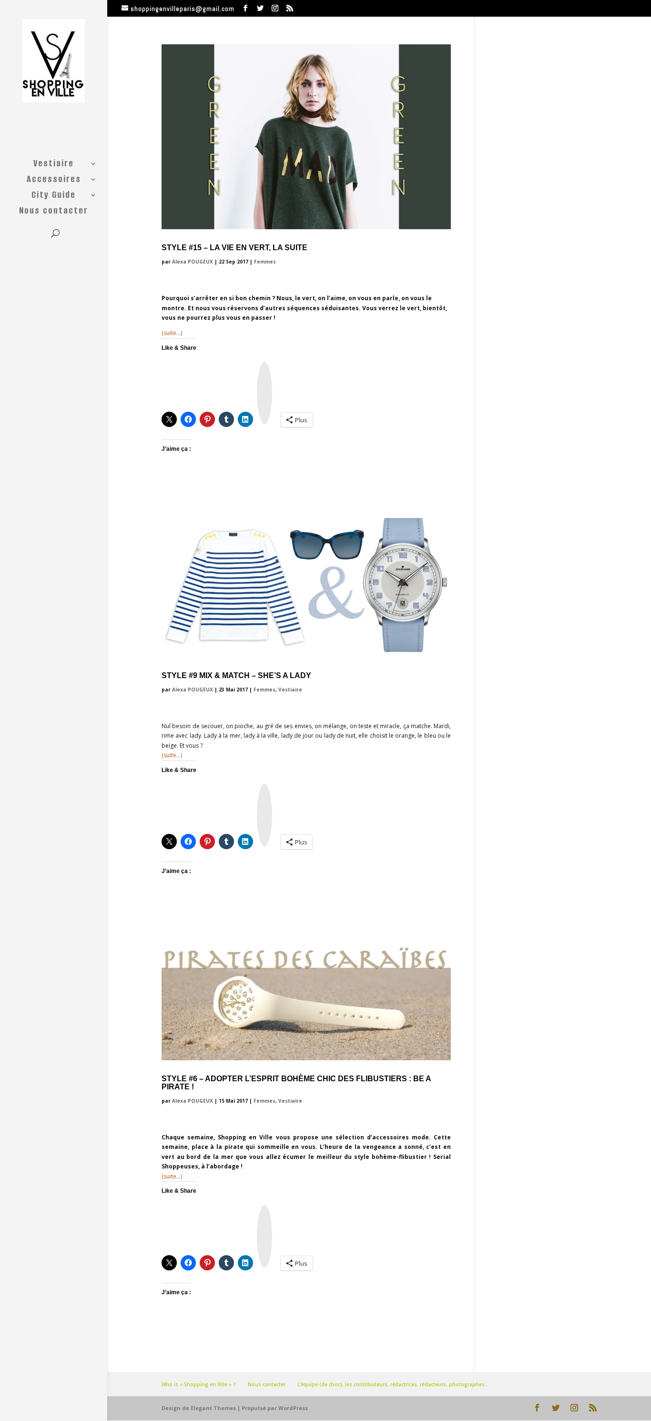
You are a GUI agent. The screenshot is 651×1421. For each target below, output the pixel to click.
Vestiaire (53, 165)
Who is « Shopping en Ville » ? (199, 1384)
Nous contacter (53, 212)
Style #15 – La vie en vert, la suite (234, 248)
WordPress (293, 1407)
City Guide (53, 196)
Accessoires (54, 180)
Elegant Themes (213, 1407)
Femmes (265, 261)
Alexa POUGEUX (192, 261)
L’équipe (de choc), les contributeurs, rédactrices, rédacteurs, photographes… (393, 1384)
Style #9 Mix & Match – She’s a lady (236, 675)
